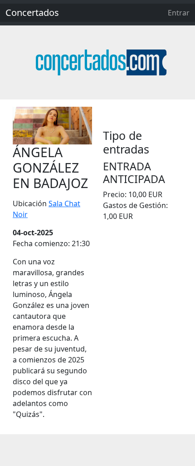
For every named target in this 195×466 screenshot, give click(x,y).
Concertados (32, 12)
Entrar (179, 13)
